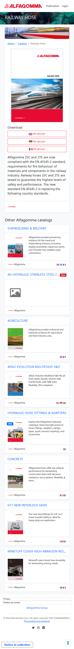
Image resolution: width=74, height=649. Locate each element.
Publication (52, 6)
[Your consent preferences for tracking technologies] (68, 643)
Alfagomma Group (37, 607)
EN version (39, 133)
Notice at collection (17, 644)
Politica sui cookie (11, 602)
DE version (39, 141)
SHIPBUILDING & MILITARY (27, 228)
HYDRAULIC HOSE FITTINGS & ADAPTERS (37, 413)
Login (65, 6)
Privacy (6, 599)
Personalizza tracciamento (37, 621)
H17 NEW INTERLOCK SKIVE (27, 505)
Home (11, 43)
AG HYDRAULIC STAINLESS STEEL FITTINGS (38, 274)
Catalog (22, 43)
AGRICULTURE (18, 320)
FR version (39, 149)
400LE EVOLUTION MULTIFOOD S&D (34, 367)
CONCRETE (15, 459)
